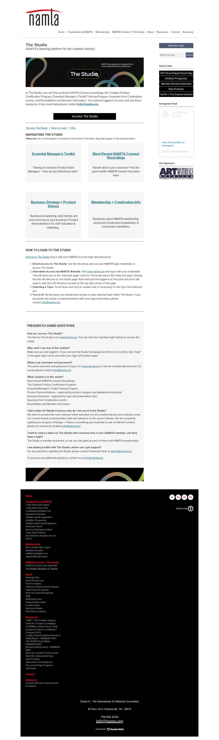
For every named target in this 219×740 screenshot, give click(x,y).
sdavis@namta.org (121, 451)
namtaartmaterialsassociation (189, 151)
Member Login (176, 45)
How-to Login (59, 128)
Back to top (181, 508)
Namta (165, 151)
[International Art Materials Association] (44, 27)
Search (189, 55)
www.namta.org (96, 271)
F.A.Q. (73, 128)
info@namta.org (87, 104)
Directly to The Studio (38, 257)
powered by (101, 729)
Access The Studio (85, 116)
